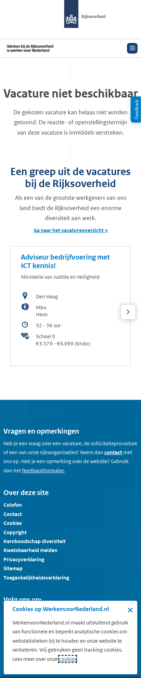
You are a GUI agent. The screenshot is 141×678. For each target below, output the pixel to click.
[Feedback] (136, 109)
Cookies (12, 523)
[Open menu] (132, 48)
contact (113, 452)
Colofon (12, 505)
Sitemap (13, 568)
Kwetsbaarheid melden (30, 550)
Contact (12, 514)
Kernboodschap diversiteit (34, 541)
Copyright (15, 532)
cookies (67, 659)
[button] (128, 305)
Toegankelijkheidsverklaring (36, 577)
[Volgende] (128, 312)
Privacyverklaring (23, 559)
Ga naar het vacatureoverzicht (69, 230)
